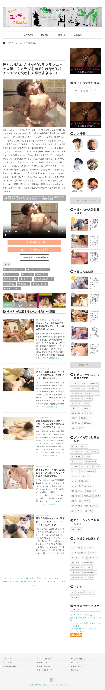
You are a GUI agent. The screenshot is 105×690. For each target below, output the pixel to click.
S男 (73, 548)
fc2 (73, 592)
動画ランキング (85, 365)
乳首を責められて (45, 279)
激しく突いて (41, 284)
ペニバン (75, 471)
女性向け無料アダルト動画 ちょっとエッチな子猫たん (47, 685)
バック (97, 466)
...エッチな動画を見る (50, 358)
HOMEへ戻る (8, 659)
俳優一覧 (62, 35)
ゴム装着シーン (90, 461)
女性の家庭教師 (87, 562)
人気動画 (78, 35)
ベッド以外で (76, 398)
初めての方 (28, 35)
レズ (83, 557)
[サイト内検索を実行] (95, 91)
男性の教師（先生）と (79, 577)
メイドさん (75, 557)
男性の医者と (76, 572)
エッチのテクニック (78, 388)
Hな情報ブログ (76, 666)
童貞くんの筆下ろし (78, 428)
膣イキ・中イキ (13, 289)
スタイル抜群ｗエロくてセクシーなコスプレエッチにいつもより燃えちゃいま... (50, 375)
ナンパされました (93, 393)
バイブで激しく (86, 466)
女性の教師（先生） (78, 567)
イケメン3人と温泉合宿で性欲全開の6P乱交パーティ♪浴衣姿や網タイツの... (50, 326)
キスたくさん (12, 274)
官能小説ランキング (44, 670)
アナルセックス (77, 451)
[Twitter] (52, 680)
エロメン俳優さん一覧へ (85, 200)
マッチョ (93, 553)
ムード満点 (87, 398)
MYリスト (45, 35)
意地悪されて (85, 418)
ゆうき (7, 264)
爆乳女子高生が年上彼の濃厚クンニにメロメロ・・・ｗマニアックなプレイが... (50, 521)
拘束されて (87, 496)
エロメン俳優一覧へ (44, 659)
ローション (75, 476)
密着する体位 (76, 496)
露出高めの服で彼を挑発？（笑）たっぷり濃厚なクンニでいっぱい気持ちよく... (50, 424)
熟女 (89, 567)
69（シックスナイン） (79, 446)
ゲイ (78, 548)
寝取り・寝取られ (78, 413)
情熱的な (24, 284)
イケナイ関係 (92, 383)
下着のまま (75, 408)
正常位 (97, 496)
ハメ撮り (42, 274)
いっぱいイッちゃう (15, 269)
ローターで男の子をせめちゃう (82, 486)
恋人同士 (10, 284)
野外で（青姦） (77, 529)
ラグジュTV (11, 279)
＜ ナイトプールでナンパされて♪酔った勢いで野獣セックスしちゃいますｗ (30, 578)
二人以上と (86, 408)
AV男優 (56, 320)
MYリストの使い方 (78, 659)
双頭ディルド (91, 491)
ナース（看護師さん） (79, 553)
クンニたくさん (77, 461)
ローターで (86, 476)
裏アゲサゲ (75, 597)
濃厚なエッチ (88, 423)
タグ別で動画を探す (10, 666)
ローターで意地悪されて (80, 481)
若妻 (91, 577)
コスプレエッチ (89, 548)
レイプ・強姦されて (87, 471)
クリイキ (28, 274)
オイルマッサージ (91, 451)
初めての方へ (8, 663)
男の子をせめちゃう (92, 506)
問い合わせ (75, 670)
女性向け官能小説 (43, 666)
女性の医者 (75, 562)
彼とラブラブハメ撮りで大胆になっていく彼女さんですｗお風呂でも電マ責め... (50, 473)
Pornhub (79, 592)
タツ (46, 320)
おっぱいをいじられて (39, 269)
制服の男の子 (93, 557)
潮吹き (74, 501)
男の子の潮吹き (77, 506)
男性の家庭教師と (90, 572)
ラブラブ (27, 279)
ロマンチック (85, 403)
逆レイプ (88, 511)
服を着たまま (76, 423)
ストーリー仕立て (78, 393)
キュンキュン (92, 388)
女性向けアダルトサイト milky (82, 615)
